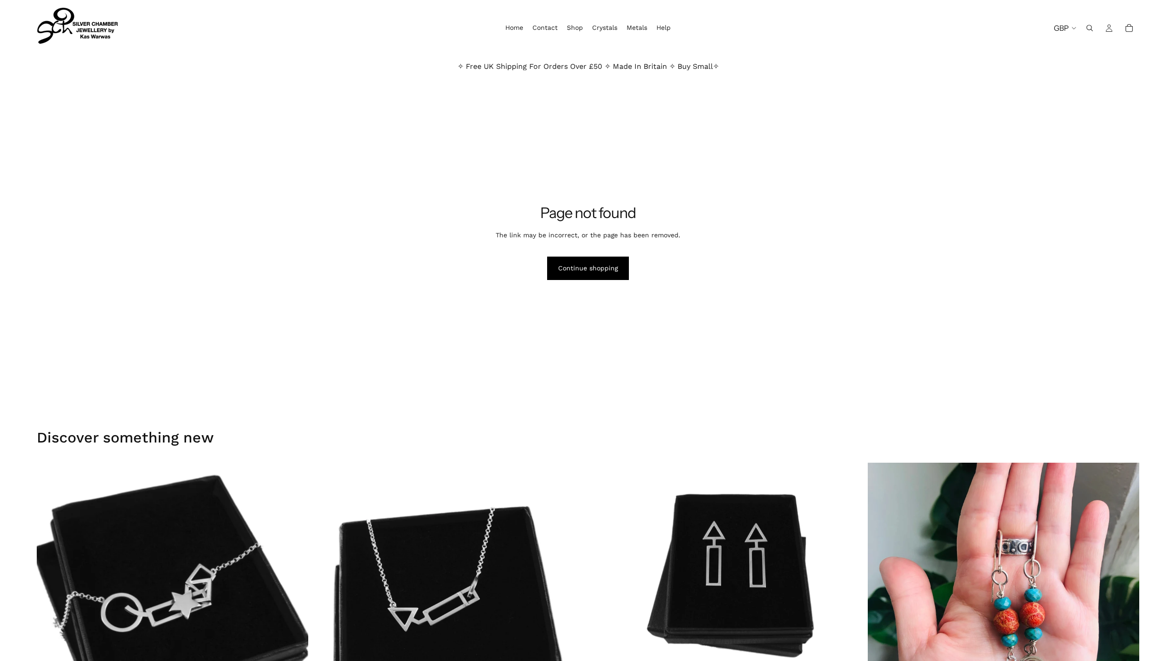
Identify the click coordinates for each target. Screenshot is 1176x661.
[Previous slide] (50, 598)
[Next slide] (294, 598)
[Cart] (1129, 28)
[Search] (1090, 28)
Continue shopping (588, 268)
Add (855, 651)
